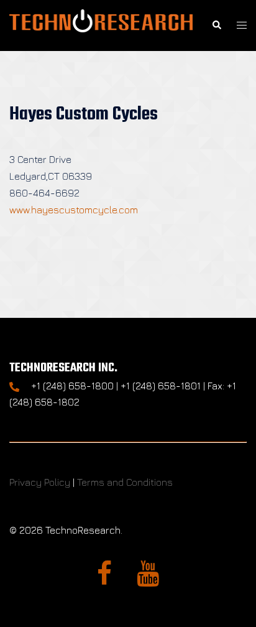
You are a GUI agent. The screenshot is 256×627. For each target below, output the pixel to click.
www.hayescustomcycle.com (73, 209)
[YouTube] (148, 579)
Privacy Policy (39, 482)
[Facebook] (104, 579)
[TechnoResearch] (101, 24)
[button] (216, 25)
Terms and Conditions (125, 482)
